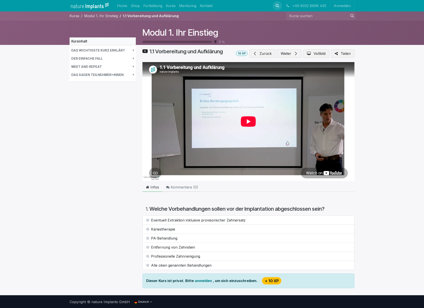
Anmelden (342, 6)
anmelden (204, 281)
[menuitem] (122, 6)
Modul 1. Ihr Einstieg (180, 32)
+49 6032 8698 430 (308, 6)
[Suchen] (351, 16)
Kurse (74, 16)
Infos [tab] (154, 187)
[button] (277, 5)
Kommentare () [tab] (184, 187)
